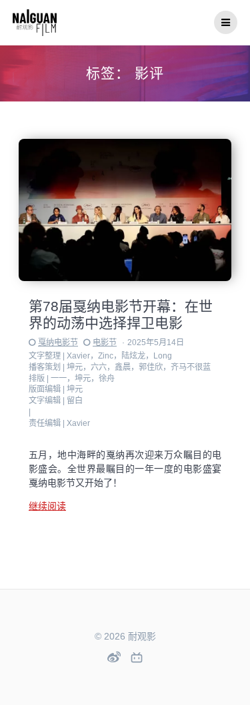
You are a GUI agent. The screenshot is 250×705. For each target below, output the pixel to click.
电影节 (105, 342)
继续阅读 (47, 506)
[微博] (114, 657)
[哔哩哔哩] (136, 658)
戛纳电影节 (58, 342)
